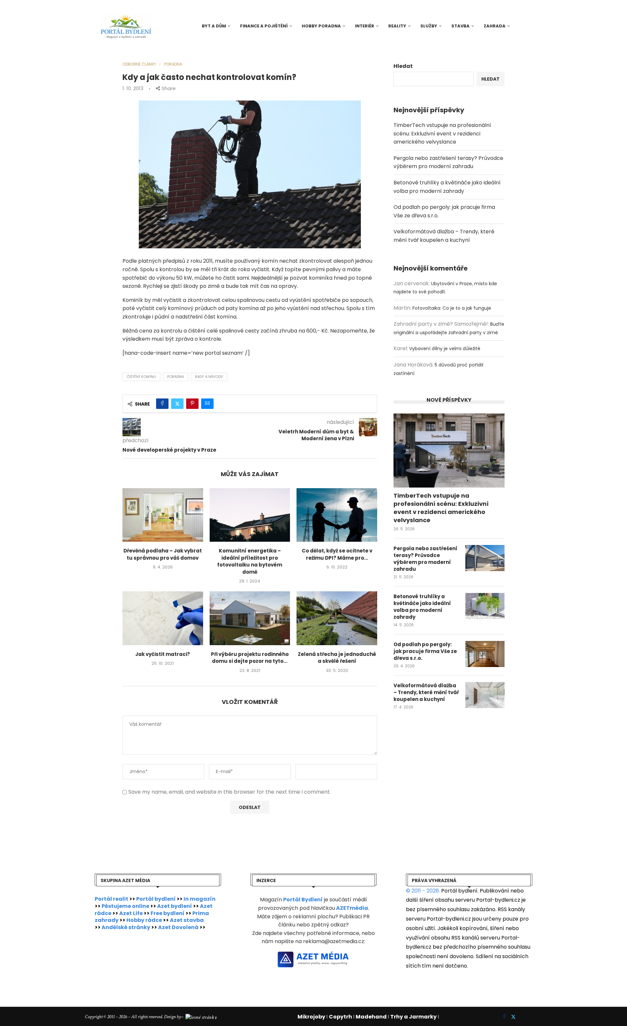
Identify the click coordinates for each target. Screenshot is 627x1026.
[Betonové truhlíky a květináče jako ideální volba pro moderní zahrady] (485, 606)
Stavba (460, 26)
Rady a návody (209, 376)
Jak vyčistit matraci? (162, 654)
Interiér (364, 26)
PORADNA (175, 376)
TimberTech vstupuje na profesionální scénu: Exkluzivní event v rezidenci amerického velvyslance (442, 133)
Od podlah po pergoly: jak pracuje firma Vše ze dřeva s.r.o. (425, 651)
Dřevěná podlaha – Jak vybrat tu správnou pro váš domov (162, 554)
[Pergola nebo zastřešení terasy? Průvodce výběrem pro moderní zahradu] (485, 558)
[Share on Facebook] (162, 403)
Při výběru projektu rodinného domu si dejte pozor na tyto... (250, 658)
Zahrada (495, 26)
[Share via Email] (207, 403)
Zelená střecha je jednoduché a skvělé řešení (337, 658)
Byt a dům (214, 26)
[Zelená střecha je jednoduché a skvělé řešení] (337, 618)
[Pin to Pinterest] (192, 403)
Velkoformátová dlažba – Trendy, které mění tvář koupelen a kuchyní (426, 692)
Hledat (403, 66)
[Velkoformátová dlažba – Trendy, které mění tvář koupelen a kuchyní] (485, 695)
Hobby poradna (321, 26)
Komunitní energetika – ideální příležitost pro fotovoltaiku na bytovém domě (249, 561)
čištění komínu (141, 376)
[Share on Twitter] (177, 403)
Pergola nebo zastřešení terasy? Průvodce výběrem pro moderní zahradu (426, 558)
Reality (397, 26)
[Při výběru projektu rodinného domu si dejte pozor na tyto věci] (250, 618)
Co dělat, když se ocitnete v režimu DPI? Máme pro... (337, 554)
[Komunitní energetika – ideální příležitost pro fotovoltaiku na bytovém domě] (250, 515)
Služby (428, 26)
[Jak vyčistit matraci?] (162, 618)
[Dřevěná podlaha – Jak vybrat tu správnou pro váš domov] (162, 515)
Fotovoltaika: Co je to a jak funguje (451, 308)
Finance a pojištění (264, 26)
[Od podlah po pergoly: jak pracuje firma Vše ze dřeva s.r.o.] (485, 654)
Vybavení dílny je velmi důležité (444, 348)
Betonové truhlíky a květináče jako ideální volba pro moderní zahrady (422, 606)
